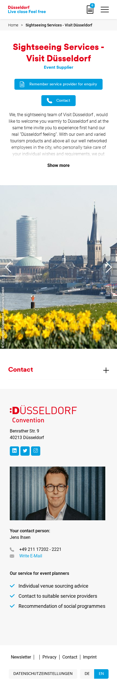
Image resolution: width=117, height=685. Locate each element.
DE (87, 674)
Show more (58, 165)
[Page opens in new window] (14, 451)
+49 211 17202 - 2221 (40, 549)
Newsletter (21, 657)
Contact (63, 101)
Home (13, 25)
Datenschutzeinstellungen (43, 674)
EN (101, 674)
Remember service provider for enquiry (63, 84)
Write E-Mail (30, 555)
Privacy (49, 657)
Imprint (90, 657)
